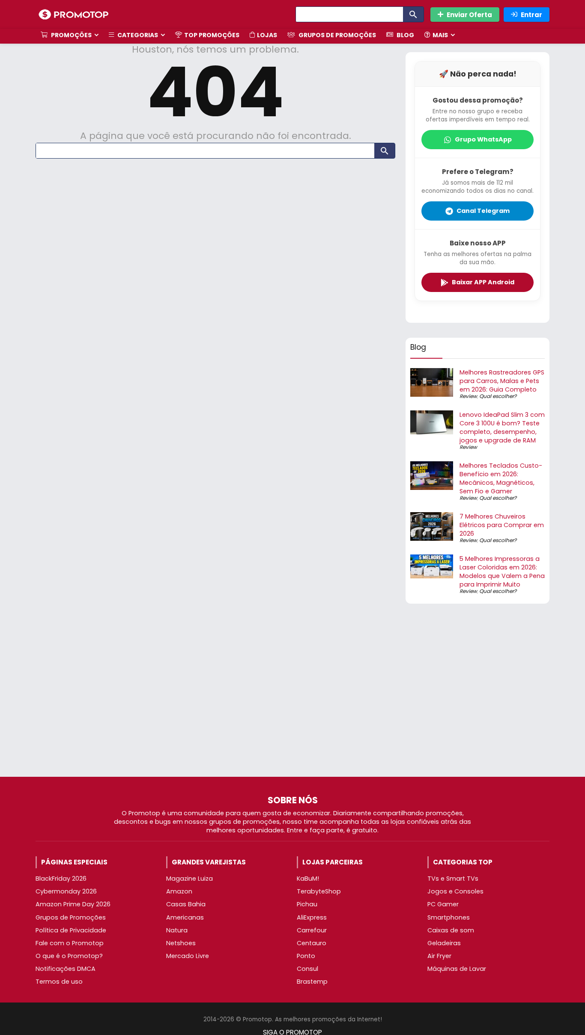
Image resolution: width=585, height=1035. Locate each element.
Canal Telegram (483, 210)
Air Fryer (439, 956)
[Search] (413, 14)
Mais (440, 35)
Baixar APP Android (483, 282)
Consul (307, 968)
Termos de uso (59, 981)
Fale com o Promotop (70, 943)
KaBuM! (308, 878)
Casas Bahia (186, 904)
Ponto (306, 956)
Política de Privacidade (71, 930)
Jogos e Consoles (455, 891)
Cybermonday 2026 (66, 891)
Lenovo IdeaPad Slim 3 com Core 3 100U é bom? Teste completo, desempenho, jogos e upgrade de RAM (502, 427)
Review (468, 396)
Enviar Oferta (469, 14)
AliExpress (312, 917)
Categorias (137, 35)
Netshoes (181, 943)
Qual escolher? (497, 396)
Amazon (179, 891)
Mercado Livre (187, 956)
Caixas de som (450, 930)
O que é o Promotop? (69, 956)
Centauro (311, 943)
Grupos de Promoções (336, 35)
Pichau (307, 904)
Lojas (267, 35)
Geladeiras (444, 943)
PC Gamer (443, 904)
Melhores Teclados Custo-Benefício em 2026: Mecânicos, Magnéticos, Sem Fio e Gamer (501, 478)
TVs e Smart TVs (452, 878)
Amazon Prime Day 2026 (73, 904)
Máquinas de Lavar (456, 968)
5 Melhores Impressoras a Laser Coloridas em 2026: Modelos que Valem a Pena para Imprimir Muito (502, 571)
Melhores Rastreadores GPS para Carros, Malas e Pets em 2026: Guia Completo (502, 381)
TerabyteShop (319, 891)
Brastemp (312, 981)
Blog (404, 35)
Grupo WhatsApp (483, 139)
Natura (177, 930)
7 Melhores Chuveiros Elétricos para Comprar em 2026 (502, 525)
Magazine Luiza (189, 878)
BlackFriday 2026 (61, 878)
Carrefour (312, 930)
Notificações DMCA (66, 968)
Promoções (71, 35)
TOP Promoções (211, 35)
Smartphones (448, 917)
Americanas (185, 917)
